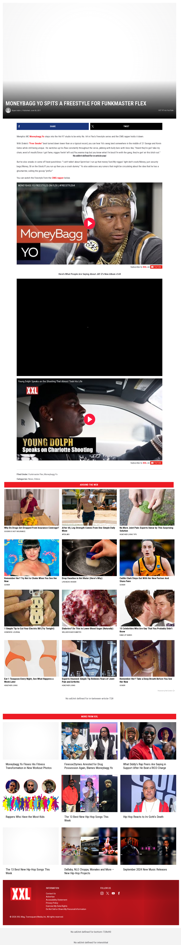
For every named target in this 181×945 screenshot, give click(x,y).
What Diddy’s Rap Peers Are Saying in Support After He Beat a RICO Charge (144, 765)
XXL (145, 267)
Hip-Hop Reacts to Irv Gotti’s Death (143, 816)
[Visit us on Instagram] (103, 893)
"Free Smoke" (35, 143)
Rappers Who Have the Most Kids (25, 816)
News (30, 479)
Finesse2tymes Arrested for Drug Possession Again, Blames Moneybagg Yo (88, 765)
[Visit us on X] (109, 893)
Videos (37, 479)
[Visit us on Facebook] (120, 893)
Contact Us (51, 893)
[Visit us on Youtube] (114, 893)
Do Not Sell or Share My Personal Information (66, 909)
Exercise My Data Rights (56, 906)
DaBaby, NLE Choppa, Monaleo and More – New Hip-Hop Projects (89, 871)
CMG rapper (58, 177)
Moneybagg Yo (37, 136)
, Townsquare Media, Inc (35, 917)
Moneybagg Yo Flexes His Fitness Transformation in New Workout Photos (29, 765)
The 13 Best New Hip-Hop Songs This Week (86, 818)
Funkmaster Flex (36, 474)
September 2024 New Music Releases (145, 869)
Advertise (50, 897)
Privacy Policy (52, 903)
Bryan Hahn (16, 110)
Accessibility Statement (56, 900)
